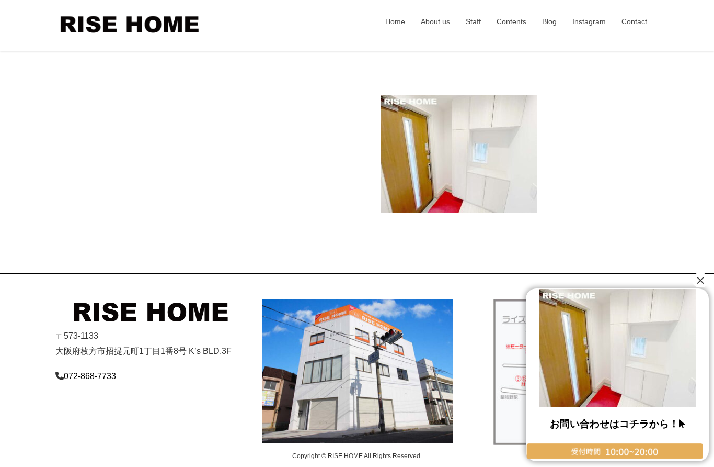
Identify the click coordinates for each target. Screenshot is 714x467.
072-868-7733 (90, 376)
